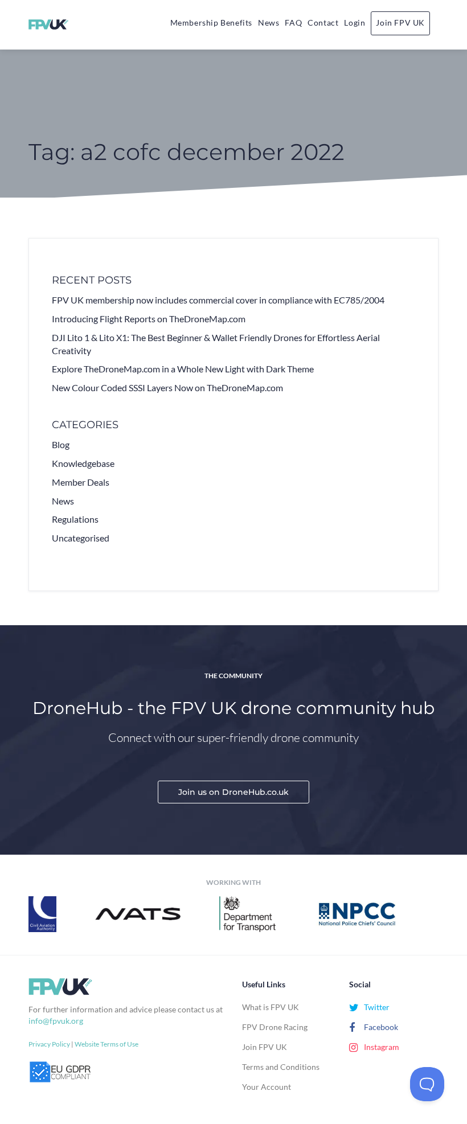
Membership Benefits (211, 22)
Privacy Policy (49, 1044)
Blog (60, 444)
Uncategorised (80, 537)
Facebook (380, 1027)
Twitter (376, 1007)
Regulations (75, 519)
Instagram (380, 1047)
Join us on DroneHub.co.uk (233, 792)
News (268, 22)
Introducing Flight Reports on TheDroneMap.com (148, 318)
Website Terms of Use (106, 1044)
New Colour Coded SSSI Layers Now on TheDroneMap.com (167, 387)
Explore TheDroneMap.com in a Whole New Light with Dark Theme (183, 368)
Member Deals (80, 482)
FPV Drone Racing (275, 1027)
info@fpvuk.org (55, 1020)
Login (354, 22)
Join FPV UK (400, 22)
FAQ (293, 22)
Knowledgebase (83, 463)
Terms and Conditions (280, 1067)
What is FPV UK (270, 1007)
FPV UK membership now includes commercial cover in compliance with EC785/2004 (218, 299)
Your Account (266, 1087)
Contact (323, 22)
